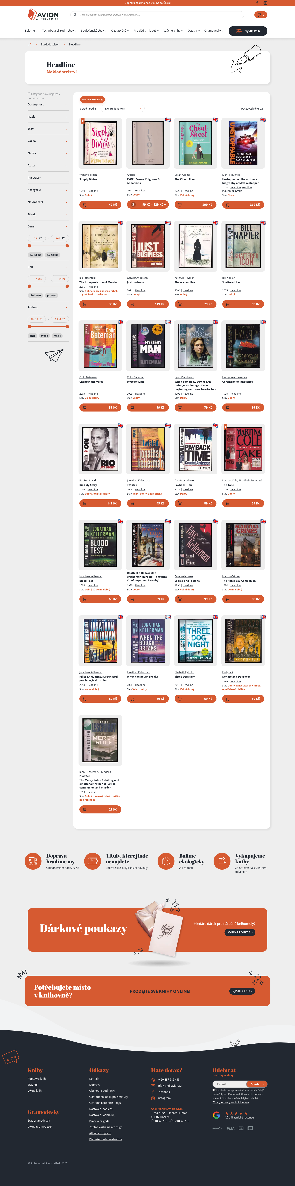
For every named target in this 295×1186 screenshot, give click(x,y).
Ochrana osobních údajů (105, 1103)
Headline (93, 190)
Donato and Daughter (236, 676)
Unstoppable (240, 181)
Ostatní (192, 30)
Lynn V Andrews (184, 377)
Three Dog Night (185, 676)
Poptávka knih (37, 1079)
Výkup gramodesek (40, 1126)
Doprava (94, 1085)
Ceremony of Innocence (237, 381)
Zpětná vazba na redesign (105, 1127)
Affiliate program (100, 1133)
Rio (88, 485)
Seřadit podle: (88, 108)
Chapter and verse (91, 381)
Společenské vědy (92, 30)
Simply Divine (88, 179)
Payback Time (184, 485)
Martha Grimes (231, 576)
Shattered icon (231, 282)
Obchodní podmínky (102, 1091)
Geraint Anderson (137, 277)
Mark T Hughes (231, 174)
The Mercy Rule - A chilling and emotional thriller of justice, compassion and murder (99, 783)
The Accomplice (185, 282)
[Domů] (30, 44)
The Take (228, 485)
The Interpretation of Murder (98, 282)
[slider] (29, 246)
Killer (98, 678)
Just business (135, 282)
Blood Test (86, 580)
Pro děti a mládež (145, 30)
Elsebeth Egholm (184, 672)
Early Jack (227, 672)
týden (44, 335)
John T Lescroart (88, 771)
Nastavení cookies (101, 1109)
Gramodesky (212, 30)
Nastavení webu (102, 1115)
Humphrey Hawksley (234, 377)
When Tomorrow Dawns (195, 385)
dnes (32, 335)
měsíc (57, 335)
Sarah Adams (182, 174)
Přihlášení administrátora (105, 1139)
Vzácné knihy (172, 30)
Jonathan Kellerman (138, 480)
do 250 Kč (52, 255)
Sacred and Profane (187, 580)
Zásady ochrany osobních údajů (231, 1102)
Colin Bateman (88, 377)
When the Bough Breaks (142, 676)
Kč (40, 238)
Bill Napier (228, 277)
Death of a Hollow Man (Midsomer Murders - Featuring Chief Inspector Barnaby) (147, 576)
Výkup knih (35, 1091)
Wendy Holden (88, 174)
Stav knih (33, 1085)
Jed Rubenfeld (87, 277)
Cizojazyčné (118, 30)
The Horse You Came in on (239, 580)
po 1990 (51, 295)
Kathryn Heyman (184, 277)
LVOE (143, 181)
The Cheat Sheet (185, 179)
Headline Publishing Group (237, 189)
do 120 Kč (35, 255)
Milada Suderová (252, 480)
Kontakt (94, 1079)
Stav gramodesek (39, 1120)
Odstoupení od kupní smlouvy (108, 1097)
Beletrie (30, 30)
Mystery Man (135, 381)
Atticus (131, 174)
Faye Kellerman (184, 576)
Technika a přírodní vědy (58, 30)
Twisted (132, 485)
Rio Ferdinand (87, 480)
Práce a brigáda (99, 1121)
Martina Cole (229, 480)
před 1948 (35, 295)
